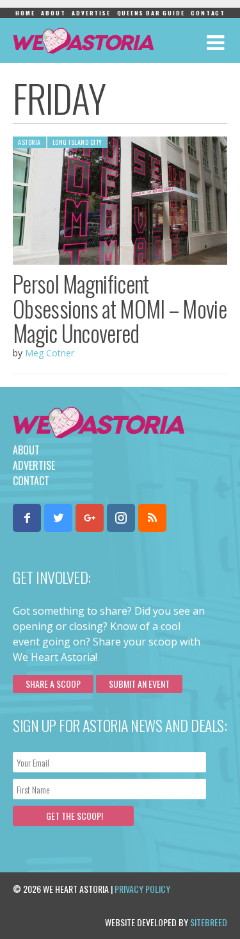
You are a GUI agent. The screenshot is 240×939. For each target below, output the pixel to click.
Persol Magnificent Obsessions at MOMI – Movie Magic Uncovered (120, 308)
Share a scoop (53, 683)
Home (25, 12)
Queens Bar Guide (151, 12)
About (53, 12)
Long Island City (77, 142)
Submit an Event (139, 683)
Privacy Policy (142, 888)
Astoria (29, 142)
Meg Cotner (49, 353)
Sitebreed (208, 922)
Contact (208, 12)
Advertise (91, 12)
